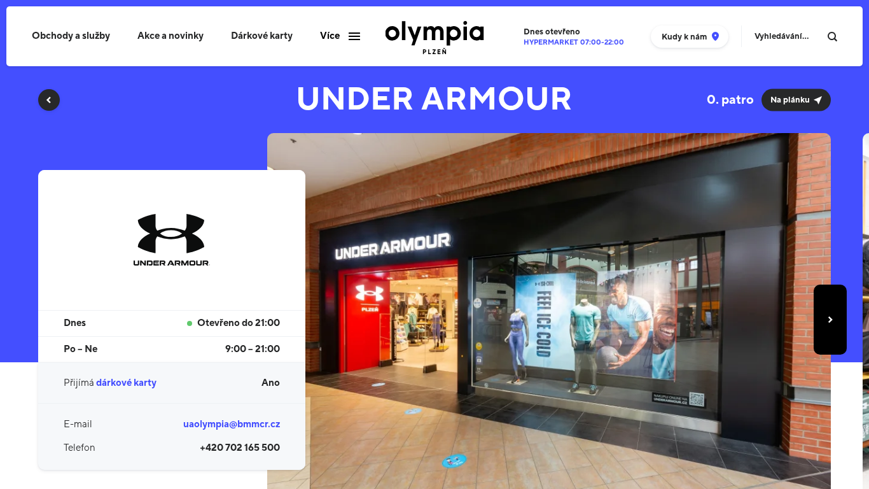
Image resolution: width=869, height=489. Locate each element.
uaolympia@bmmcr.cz (231, 424)
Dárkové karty (262, 36)
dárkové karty (126, 383)
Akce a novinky (170, 36)
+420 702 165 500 (240, 448)
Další (830, 320)
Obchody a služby (71, 36)
